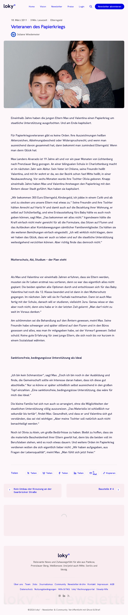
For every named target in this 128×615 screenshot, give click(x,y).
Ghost (89, 609)
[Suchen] (91, 6)
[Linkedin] (64, 595)
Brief (97, 609)
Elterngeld (56, 20)
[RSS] (68, 595)
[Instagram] (59, 595)
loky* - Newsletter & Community (51, 609)
